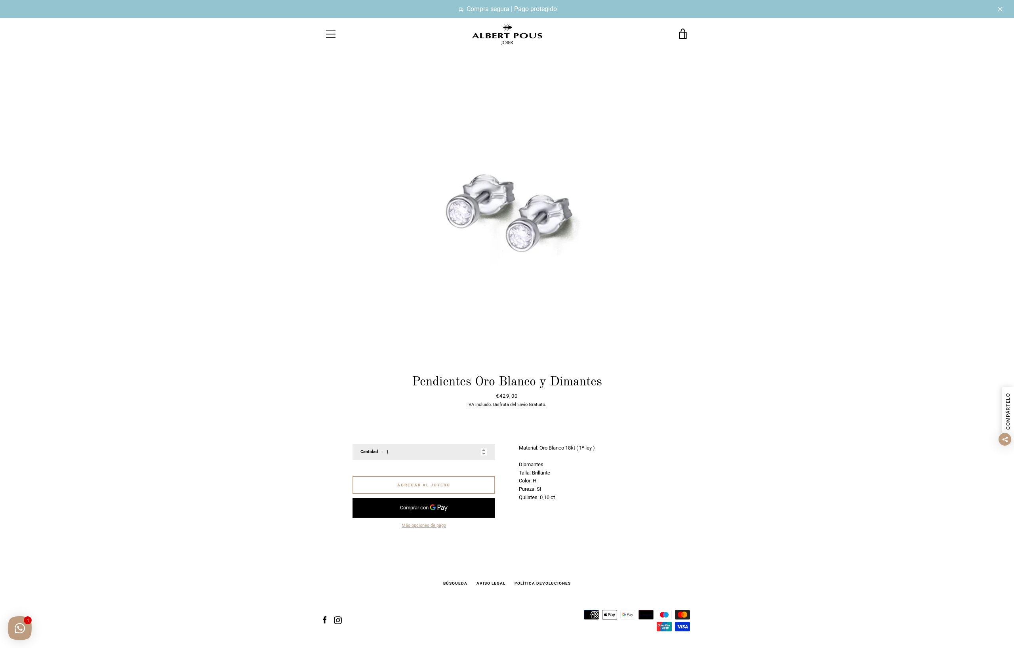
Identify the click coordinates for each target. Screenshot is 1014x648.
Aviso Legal (491, 583)
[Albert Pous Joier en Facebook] (325, 620)
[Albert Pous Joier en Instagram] (338, 620)
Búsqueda (455, 583)
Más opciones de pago (424, 525)
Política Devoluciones (543, 583)
